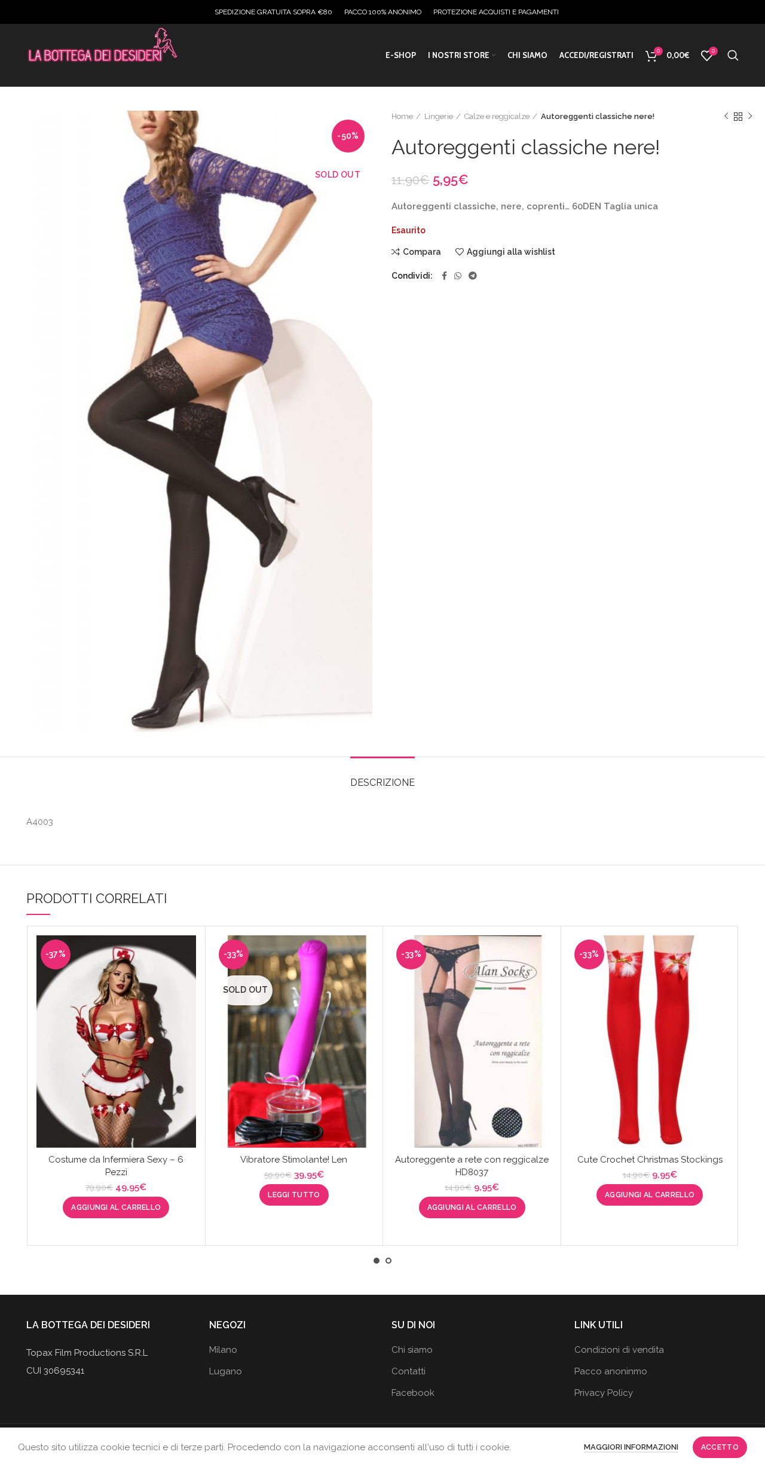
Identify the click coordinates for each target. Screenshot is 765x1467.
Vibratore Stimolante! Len (293, 1159)
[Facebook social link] (444, 275)
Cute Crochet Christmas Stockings (650, 1159)
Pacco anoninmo (610, 1371)
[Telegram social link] (473, 275)
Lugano (225, 1371)
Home (402, 116)
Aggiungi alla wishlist (511, 252)
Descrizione (382, 782)
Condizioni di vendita (619, 1349)
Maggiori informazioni (631, 1446)
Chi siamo (412, 1349)
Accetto (720, 1447)
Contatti (408, 1371)
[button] (116, 1207)
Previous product (726, 117)
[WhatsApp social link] (458, 275)
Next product (750, 117)
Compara (422, 252)
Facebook (412, 1392)
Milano (223, 1349)
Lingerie (438, 116)
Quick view (187, 981)
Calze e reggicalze (497, 116)
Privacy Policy (603, 1392)
